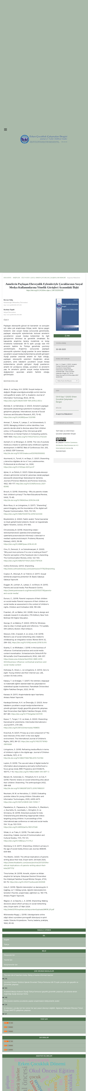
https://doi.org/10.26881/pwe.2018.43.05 (20, 544)
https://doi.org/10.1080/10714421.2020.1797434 (23, 561)
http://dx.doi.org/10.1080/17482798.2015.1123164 (23, 758)
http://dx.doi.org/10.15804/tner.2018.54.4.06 (21, 500)
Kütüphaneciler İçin (11, 965)
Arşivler (16, 277)
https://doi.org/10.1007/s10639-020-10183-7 (22, 802)
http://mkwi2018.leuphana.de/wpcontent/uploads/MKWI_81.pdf (29, 909)
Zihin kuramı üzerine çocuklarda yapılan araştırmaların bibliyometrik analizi (31, 1001)
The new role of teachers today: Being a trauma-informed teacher (28, 975)
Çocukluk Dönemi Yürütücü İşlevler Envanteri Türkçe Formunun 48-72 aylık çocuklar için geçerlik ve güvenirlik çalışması (41, 983)
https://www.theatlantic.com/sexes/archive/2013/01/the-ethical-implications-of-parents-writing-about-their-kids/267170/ (26, 865)
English (6, 940)
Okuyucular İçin (9, 955)
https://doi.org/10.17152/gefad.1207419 (26, 714)
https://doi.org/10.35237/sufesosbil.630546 (27, 882)
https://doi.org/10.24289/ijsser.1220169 (19, 417)
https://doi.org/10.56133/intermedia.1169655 (22, 728)
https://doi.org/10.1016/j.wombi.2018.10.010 (29, 642)
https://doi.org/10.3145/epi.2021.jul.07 (19, 467)
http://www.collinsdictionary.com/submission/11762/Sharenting (29, 569)
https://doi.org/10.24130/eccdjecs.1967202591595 (44, 290)
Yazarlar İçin (8, 960)
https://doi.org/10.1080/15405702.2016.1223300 (23, 514)
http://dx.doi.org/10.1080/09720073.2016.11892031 (24, 788)
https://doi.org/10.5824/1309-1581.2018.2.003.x (23, 401)
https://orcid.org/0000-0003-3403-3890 (13, 314)
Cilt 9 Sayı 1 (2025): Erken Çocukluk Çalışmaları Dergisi (43, 277)
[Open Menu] (5, 129)
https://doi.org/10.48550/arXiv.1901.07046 (20, 827)
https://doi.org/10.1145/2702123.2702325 (30, 437)
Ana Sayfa (7, 277)
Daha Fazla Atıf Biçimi (65, 381)
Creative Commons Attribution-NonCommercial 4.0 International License (67, 445)
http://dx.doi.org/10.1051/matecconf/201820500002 (24, 453)
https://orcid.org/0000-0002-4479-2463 (13, 304)
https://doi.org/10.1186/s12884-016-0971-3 (32, 772)
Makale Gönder (44, 930)
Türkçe (6, 944)
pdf (68, 336)
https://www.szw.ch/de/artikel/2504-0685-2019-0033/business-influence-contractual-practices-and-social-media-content (25, 662)
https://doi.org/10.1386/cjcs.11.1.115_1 (18, 841)
